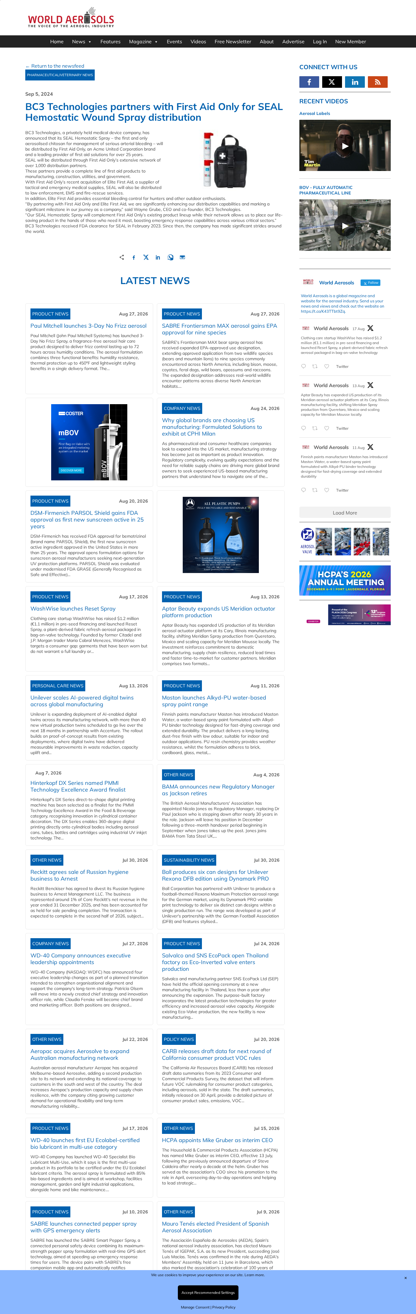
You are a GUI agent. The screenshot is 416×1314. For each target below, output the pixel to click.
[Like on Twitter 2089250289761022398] (329, 366)
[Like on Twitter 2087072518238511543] (329, 490)
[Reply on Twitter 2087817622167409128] (305, 428)
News (78, 41)
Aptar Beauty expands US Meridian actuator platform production (218, 612)
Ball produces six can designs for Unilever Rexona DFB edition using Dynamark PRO (215, 875)
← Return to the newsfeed (54, 66)
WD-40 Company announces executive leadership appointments (80, 959)
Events (174, 41)
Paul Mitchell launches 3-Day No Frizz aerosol (88, 325)
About (267, 41)
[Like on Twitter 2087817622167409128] (329, 428)
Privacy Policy (223, 1307)
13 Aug (358, 385)
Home (57, 41)
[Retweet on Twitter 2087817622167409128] (317, 428)
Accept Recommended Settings (208, 1292)
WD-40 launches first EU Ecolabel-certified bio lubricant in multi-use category (85, 1143)
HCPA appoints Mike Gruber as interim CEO (217, 1140)
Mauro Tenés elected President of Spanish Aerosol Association (215, 1227)
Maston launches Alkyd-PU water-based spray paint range (214, 701)
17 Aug (358, 328)
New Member (350, 41)
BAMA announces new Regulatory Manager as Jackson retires (218, 790)
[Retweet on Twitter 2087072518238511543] (317, 490)
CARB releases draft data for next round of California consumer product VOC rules (216, 1054)
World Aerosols (331, 328)
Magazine (140, 41)
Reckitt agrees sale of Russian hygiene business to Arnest (79, 875)
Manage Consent (195, 1307)
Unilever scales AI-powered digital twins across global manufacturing (82, 701)
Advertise (293, 41)
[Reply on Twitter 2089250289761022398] (305, 366)
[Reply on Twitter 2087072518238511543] (305, 490)
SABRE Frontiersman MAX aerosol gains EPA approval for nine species (219, 329)
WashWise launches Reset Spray (73, 608)
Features (110, 41)
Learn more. (255, 1275)
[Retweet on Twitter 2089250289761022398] (317, 366)
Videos (198, 41)
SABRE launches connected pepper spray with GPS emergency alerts (83, 1227)
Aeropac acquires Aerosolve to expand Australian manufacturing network (79, 1054)
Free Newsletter (233, 41)
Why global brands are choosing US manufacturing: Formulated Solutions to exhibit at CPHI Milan (212, 427)
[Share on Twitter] (146, 256)
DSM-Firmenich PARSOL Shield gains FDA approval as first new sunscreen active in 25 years (87, 519)
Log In (320, 41)
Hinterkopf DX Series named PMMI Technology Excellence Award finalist (77, 786)
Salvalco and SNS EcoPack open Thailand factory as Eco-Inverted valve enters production (215, 962)
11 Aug (358, 447)
